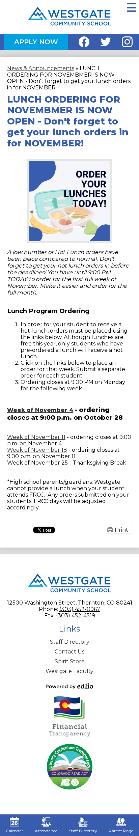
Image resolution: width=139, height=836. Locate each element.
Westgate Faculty (69, 671)
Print (121, 530)
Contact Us (69, 651)
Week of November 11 (36, 437)
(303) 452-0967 (79, 609)
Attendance (46, 830)
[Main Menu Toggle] (131, 7)
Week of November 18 (37, 450)
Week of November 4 (40, 410)
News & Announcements (40, 68)
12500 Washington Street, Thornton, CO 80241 (69, 603)
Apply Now (36, 42)
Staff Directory (69, 642)
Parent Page (121, 830)
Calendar (14, 830)
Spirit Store (70, 661)
